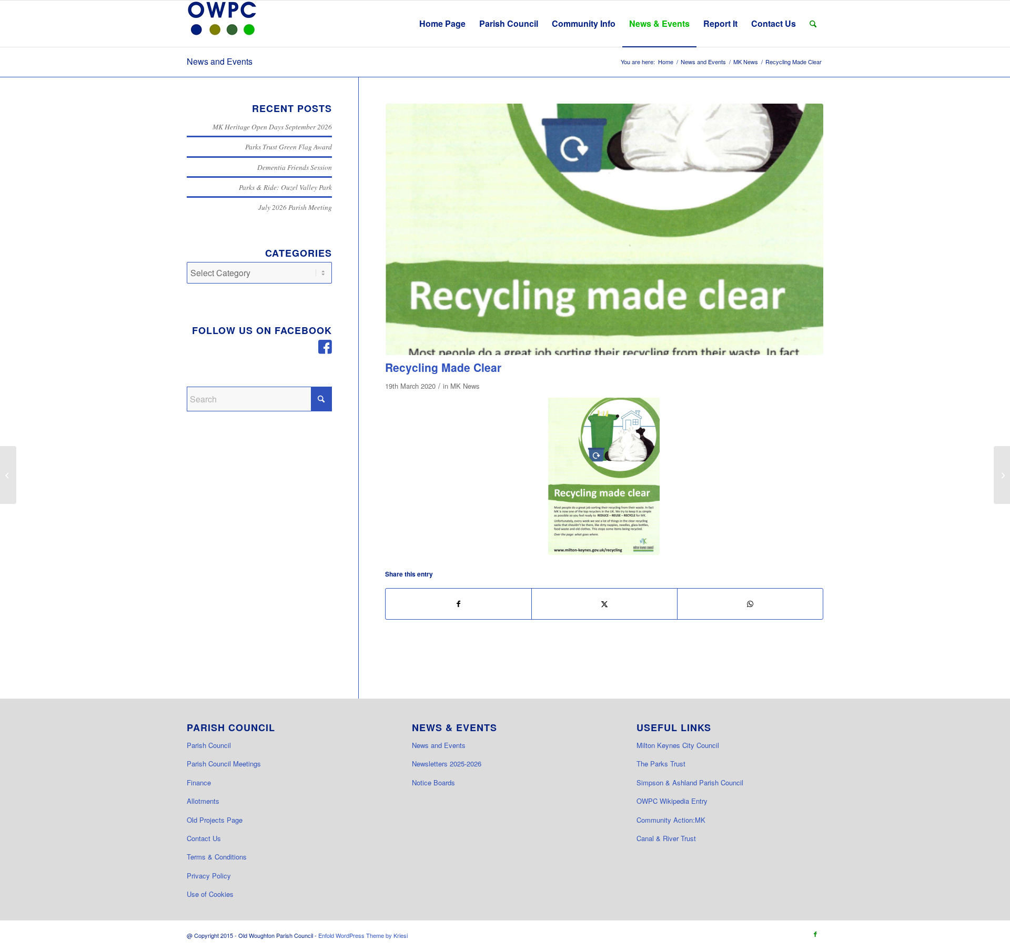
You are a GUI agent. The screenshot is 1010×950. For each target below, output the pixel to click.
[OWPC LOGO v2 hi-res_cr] (222, 24)
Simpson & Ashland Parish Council (690, 782)
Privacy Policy (209, 876)
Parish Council (209, 745)
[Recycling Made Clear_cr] (604, 476)
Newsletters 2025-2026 (446, 764)
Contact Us (204, 838)
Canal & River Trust (666, 838)
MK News (464, 386)
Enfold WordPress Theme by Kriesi (363, 935)
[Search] (813, 24)
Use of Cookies (210, 894)
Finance (199, 782)
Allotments (203, 801)
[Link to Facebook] (815, 934)
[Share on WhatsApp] (750, 604)
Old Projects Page (215, 820)
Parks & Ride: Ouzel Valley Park (285, 187)
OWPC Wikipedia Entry (672, 801)
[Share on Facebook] (458, 604)
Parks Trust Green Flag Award (288, 146)
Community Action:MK (671, 820)
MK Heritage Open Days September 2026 (272, 127)
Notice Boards (433, 782)
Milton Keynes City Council (678, 745)
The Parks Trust (661, 764)
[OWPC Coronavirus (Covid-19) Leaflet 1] (1002, 475)
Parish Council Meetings (224, 764)
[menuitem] (442, 24)
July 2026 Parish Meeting (295, 207)
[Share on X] (604, 604)
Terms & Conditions (217, 857)
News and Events (219, 61)
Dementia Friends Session (294, 167)
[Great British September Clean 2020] (8, 475)
